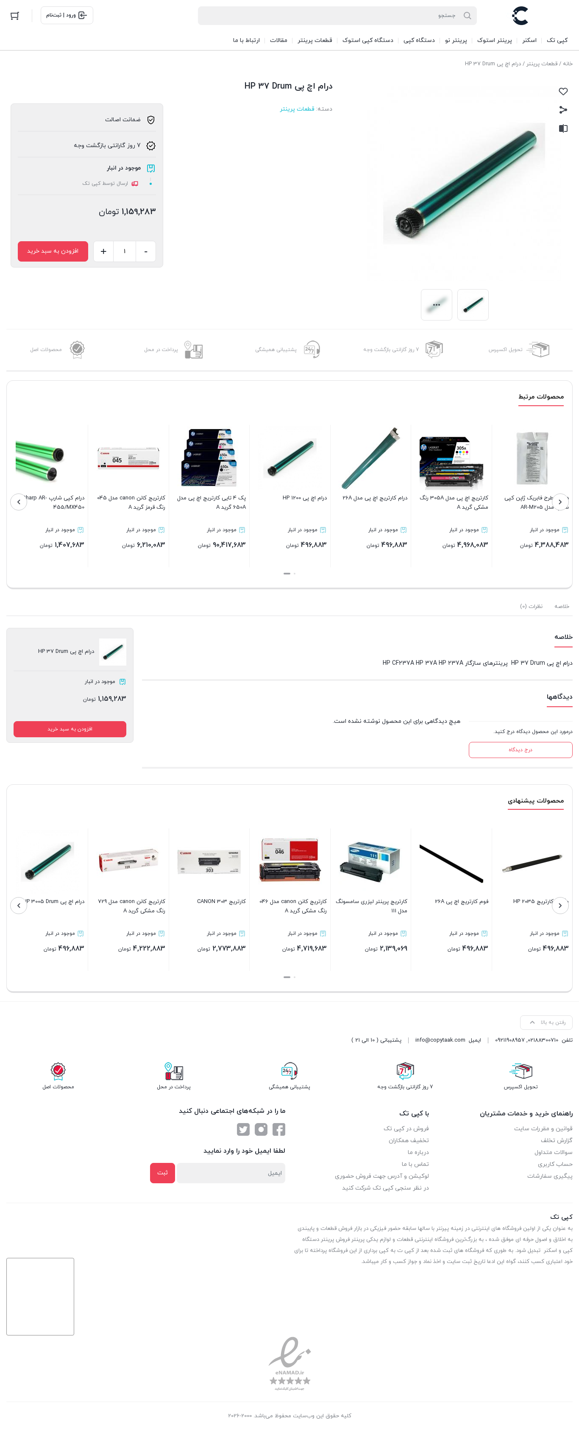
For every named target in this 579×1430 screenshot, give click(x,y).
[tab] (562, 607)
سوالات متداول (553, 1152)
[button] (294, 573)
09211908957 (510, 1040)
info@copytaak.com (440, 1040)
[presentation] (560, 501)
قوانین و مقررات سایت (543, 1129)
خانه (568, 64)
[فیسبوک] (279, 1129)
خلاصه (561, 606)
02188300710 (543, 1040)
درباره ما (418, 1152)
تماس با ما (415, 1164)
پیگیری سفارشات (550, 1176)
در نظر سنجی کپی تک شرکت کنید (385, 1188)
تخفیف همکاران (409, 1141)
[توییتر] (243, 1129)
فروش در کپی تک (406, 1129)
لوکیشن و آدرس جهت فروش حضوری (382, 1176)
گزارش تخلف (557, 1141)
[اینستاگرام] (261, 1129)
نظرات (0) (531, 606)
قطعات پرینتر (541, 64)
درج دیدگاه (520, 750)
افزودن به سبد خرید (52, 251)
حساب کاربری (555, 1164)
